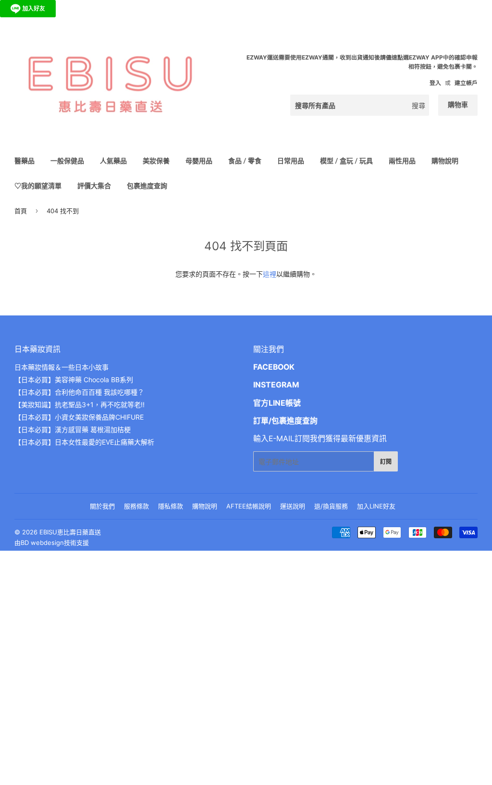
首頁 (20, 211)
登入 (435, 82)
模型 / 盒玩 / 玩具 (346, 161)
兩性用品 (402, 161)
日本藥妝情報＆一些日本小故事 (61, 367)
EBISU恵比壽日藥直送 (70, 532)
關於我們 (102, 506)
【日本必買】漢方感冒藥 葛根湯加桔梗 (72, 429)
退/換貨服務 (331, 506)
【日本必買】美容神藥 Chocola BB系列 (73, 379)
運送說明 (292, 506)
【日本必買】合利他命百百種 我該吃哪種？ (79, 392)
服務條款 (136, 506)
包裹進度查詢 (147, 185)
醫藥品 (24, 161)
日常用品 (290, 161)
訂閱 (386, 461)
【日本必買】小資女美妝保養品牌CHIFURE (79, 417)
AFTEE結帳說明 (248, 506)
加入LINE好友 (376, 506)
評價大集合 (94, 185)
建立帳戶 (466, 82)
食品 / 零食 (244, 161)
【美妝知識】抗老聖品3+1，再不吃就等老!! (79, 404)
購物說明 (444, 161)
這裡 (269, 274)
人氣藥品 (113, 161)
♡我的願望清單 (38, 185)
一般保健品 (67, 161)
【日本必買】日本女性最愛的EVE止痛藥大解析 (84, 442)
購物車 (458, 104)
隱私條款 (170, 506)
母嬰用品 (198, 161)
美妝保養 (156, 161)
